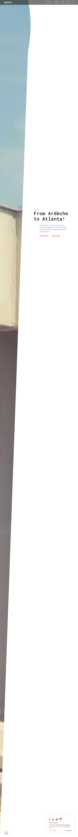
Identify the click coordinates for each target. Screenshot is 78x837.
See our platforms (56, 235)
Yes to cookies (52, 830)
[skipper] (8, 2)
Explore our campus (44, 235)
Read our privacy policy (66, 825)
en (73, 1)
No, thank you (68, 830)
